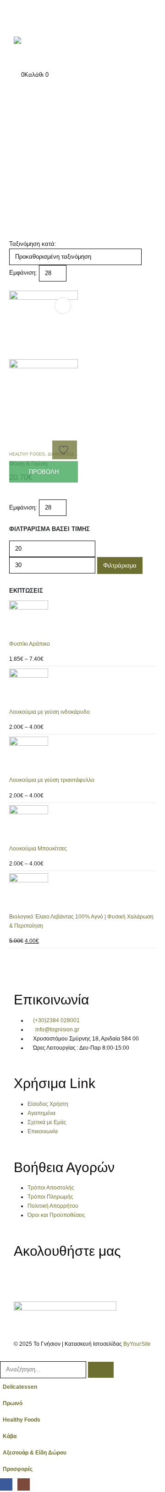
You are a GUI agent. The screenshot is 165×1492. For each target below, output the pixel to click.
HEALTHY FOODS (27, 454)
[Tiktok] (73, 1278)
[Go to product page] (82, 619)
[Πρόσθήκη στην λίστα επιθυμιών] (64, 450)
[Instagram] (49, 1278)
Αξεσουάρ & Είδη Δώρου (34, 1452)
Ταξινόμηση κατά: (32, 243)
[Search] (101, 1370)
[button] (12, 285)
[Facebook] (25, 1278)
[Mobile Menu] (19, 16)
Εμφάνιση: (23, 272)
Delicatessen (20, 1387)
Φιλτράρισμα (120, 565)
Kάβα (9, 1436)
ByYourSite (137, 1344)
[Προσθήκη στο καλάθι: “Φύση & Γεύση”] (63, 305)
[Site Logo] (43, 49)
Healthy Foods (21, 1420)
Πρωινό (12, 1403)
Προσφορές (18, 1469)
